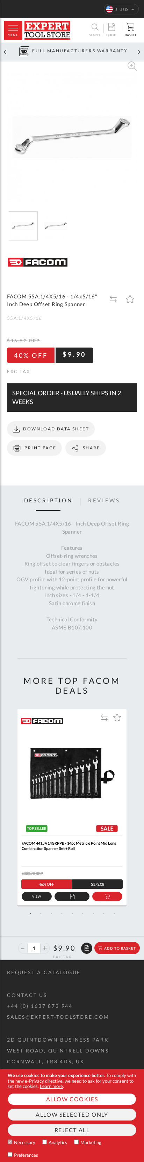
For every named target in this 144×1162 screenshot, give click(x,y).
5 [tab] (72, 913)
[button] (121, 9)
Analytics (58, 1142)
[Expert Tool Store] (47, 30)
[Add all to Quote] (86, 948)
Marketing (90, 1142)
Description (48, 500)
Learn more (51, 1086)
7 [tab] (92, 913)
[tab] (48, 502)
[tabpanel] (72, 807)
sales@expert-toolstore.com (58, 1017)
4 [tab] (61, 913)
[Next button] (139, 51)
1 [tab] (30, 913)
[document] (72, 1115)
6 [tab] (82, 913)
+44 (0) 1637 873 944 (40, 1006)
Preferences (26, 1155)
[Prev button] (4, 51)
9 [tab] (113, 913)
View (37, 896)
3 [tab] (51, 913)
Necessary (24, 1142)
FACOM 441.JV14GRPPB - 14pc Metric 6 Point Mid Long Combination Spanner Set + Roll (69, 846)
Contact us (27, 995)
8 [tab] (103, 913)
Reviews (104, 500)
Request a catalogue (44, 972)
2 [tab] (40, 913)
